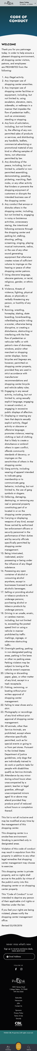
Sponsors (18, 1010)
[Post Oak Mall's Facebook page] (16, 968)
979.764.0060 (18, 992)
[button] (27, 3)
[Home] (10, 3)
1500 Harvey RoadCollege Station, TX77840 (18, 988)
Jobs (18, 1003)
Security (18, 1018)
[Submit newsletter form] (31, 956)
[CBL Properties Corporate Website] (18, 1024)
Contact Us (18, 1006)
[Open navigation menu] (18, 1046)
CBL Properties (14, 1033)
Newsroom (18, 1000)
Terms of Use (18, 1016)
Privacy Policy (18, 1013)
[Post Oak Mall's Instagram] (21, 968)
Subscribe (18, 998)
